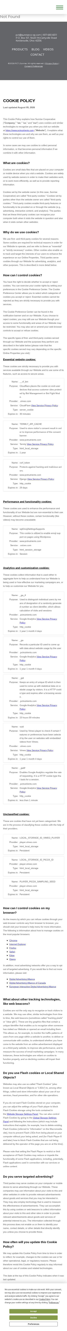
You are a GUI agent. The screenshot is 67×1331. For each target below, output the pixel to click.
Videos (48, 49)
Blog (35, 49)
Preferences (33, 1324)
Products (20, 49)
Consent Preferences (33, 66)
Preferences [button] (54, 1303)
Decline (33, 1318)
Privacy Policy (51, 63)
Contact (37, 55)
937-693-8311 (50, 35)
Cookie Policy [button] (44, 1299)
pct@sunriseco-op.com (28, 35)
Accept (33, 1311)
